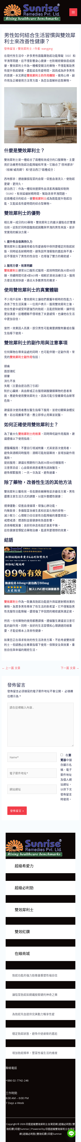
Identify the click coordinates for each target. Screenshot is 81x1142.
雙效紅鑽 (22, 931)
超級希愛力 (24, 865)
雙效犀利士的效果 (29, 434)
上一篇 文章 (11, 668)
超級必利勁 (24, 887)
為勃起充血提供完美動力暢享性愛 (33, 1014)
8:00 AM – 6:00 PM (17, 1098)
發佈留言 (9, 48)
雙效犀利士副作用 (21, 357)
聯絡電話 (11, 1068)
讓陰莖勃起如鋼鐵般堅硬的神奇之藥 (34, 994)
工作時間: (12, 1093)
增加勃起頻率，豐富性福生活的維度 (34, 1053)
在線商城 (22, 953)
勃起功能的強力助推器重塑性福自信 (34, 975)
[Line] (71, 1133)
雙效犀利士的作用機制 (41, 75)
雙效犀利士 (25, 48)
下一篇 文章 (70, 668)
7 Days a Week (15, 1103)
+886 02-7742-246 (17, 1080)
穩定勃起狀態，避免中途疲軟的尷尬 (34, 1033)
